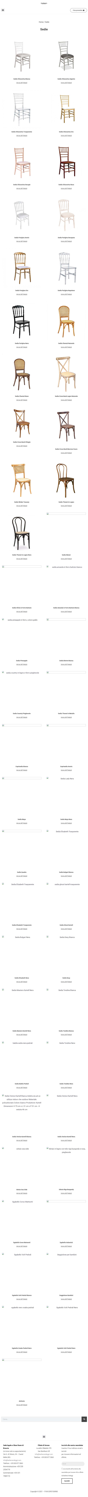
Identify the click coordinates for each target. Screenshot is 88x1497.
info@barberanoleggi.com (12, 1460)
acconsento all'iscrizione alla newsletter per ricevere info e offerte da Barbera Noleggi (72, 1472)
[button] (3, 10)
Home (41, 22)
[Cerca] (84, 1419)
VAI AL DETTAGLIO (21, 83)
